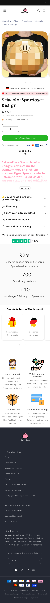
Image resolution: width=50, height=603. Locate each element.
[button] (5, 10)
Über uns (8, 479)
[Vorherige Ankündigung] (4, 2)
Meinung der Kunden (13, 468)
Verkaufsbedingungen (21, 598)
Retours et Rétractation (14, 490)
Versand (11, 115)
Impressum (34, 598)
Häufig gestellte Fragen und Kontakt (20, 496)
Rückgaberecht (24, 590)
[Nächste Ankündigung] (45, 2)
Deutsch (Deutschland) (14, 510)
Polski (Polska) (11, 521)
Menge (4, 124)
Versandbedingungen (29, 594)
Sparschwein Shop (10, 21)
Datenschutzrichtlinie (39, 590)
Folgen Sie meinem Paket (15, 485)
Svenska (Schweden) (13, 516)
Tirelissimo (13, 590)
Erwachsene (27, 21)
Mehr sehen (25, 188)
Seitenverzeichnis (12, 474)
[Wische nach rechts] (30, 82)
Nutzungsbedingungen (12, 594)
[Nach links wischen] (19, 82)
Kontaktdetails (43, 594)
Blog (7, 457)
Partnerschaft (10, 463)
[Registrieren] (39, 561)
